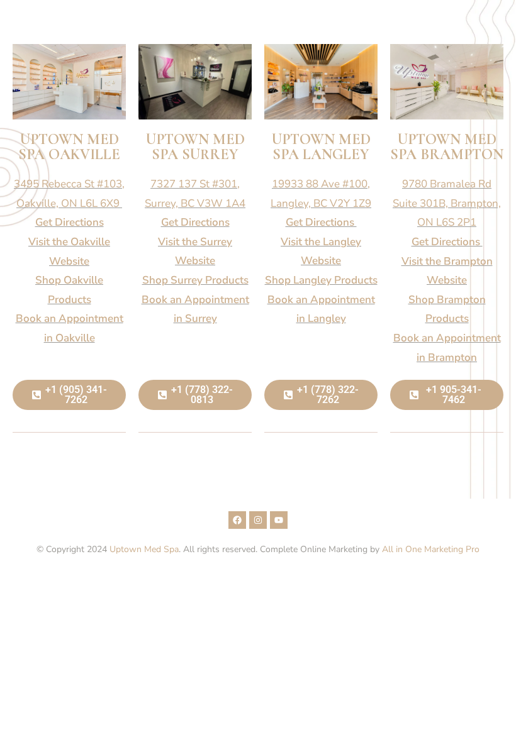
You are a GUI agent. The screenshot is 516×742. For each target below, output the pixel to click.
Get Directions (69, 222)
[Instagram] (258, 520)
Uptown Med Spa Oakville (69, 146)
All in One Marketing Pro (431, 549)
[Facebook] (237, 520)
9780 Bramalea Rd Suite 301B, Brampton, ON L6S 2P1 (447, 203)
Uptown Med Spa (144, 549)
